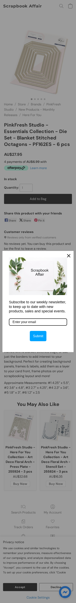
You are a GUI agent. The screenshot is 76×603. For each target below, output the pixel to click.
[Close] (69, 256)
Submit (38, 336)
